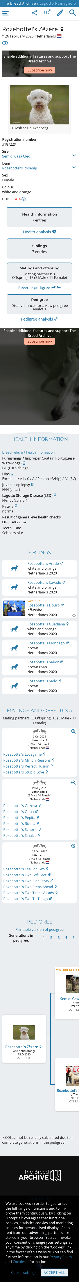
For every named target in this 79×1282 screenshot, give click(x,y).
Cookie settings (23, 1272)
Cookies (19, 1261)
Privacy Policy (61, 1256)
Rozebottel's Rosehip (19, 168)
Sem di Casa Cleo (16, 156)
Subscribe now (39, 70)
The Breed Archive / (20, 3)
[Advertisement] (39, 384)
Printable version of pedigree (40, 929)
